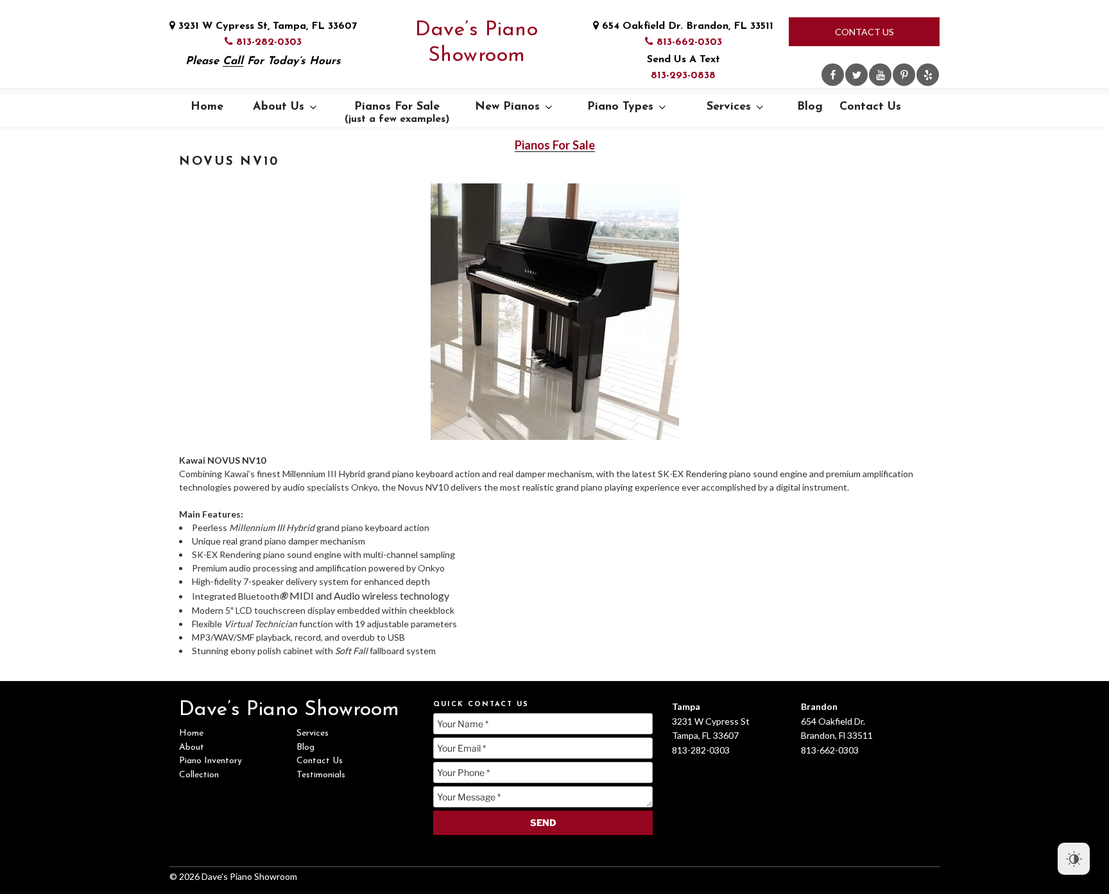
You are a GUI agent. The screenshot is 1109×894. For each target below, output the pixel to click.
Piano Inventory (210, 761)
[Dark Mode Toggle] (1074, 859)
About (191, 747)
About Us (278, 107)
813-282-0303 (267, 42)
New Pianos (507, 107)
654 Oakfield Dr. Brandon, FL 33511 (686, 26)
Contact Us (864, 31)
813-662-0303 (687, 42)
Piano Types (620, 107)
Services (729, 107)
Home (207, 107)
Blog (810, 107)
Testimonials (321, 775)
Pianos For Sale (397, 112)
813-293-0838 (683, 76)
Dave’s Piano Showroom (476, 43)
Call (233, 61)
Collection (199, 775)
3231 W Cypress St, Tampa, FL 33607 (266, 26)
